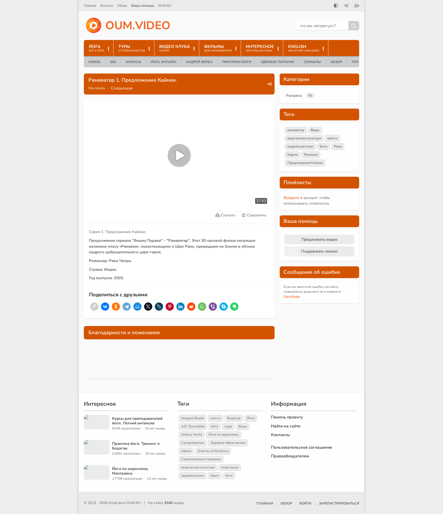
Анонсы (133, 62)
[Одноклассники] (116, 306)
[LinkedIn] (180, 306)
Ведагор (233, 418)
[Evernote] (234, 306)
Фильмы (106, 5)
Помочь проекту (287, 417)
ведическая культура (304, 138)
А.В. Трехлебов (193, 426)
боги (323, 146)
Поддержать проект (319, 251)
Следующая (122, 88)
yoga (228, 426)
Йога (251, 418)
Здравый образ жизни (227, 442)
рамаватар (295, 130)
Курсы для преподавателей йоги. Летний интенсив (137, 421)
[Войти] (346, 6)
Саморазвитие (192, 442)
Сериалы (312, 62)
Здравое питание (277, 62)
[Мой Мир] (137, 306)
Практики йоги (236, 62)
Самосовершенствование (201, 459)
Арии (214, 475)
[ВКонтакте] (105, 306)
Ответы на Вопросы (213, 451)
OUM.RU (164, 5)
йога (214, 426)
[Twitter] (148, 306)
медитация (229, 467)
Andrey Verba (191, 434)
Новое (94, 62)
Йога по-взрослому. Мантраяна (130, 471)
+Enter (292, 297)
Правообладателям (290, 456)
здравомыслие (192, 475)
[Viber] (213, 306)
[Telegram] (127, 306)
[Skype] (223, 306)
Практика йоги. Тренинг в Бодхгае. (135, 446)
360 (113, 62)
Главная (90, 5)
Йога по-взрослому (223, 434)
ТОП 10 (357, 62)
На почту (96, 88)
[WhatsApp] (202, 306)
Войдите (291, 197)
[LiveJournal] (159, 306)
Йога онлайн (163, 62)
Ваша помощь (142, 5)
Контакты (280, 435)
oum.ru (332, 138)
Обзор (122, 5)
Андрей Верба (199, 62)
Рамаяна (294, 95)
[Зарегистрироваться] (356, 6)
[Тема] (336, 6)
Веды (315, 130)
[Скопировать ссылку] (94, 306)
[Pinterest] (170, 306)
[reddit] (191, 306)
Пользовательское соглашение (301, 447)
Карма (292, 154)
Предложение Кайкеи (305, 163)
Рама (338, 146)
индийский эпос (300, 146)
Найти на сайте (285, 426)
